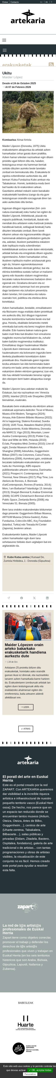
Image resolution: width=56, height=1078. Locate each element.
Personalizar (30, 1074)
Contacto (15, 2)
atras (26, 729)
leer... (27, 707)
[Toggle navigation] (4, 40)
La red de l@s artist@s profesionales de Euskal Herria (23, 929)
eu (41, 2)
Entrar (5, 2)
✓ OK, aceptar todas (40, 1070)
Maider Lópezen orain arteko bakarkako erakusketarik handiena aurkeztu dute (25, 650)
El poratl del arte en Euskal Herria (25, 778)
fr (51, 2)
